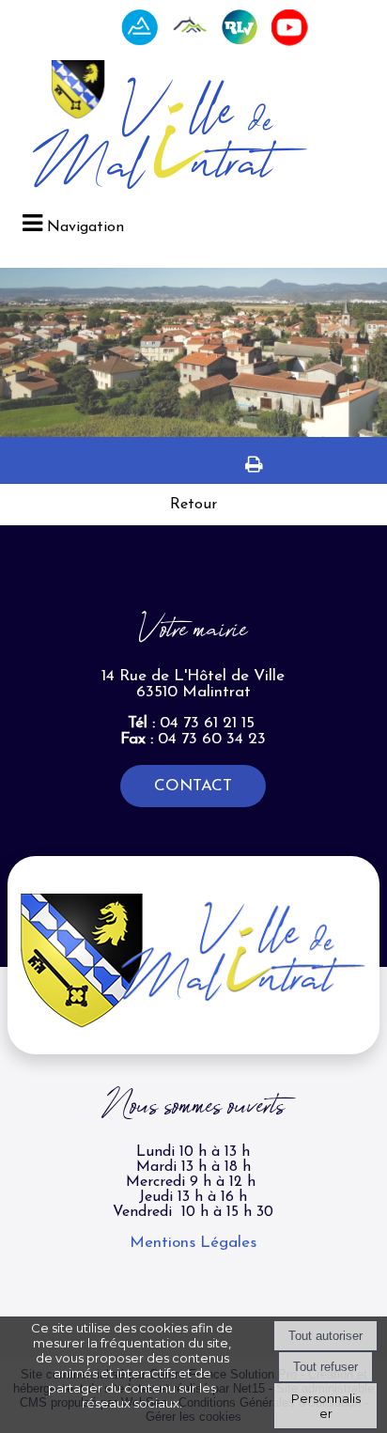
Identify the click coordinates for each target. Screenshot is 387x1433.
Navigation (85, 227)
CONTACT (193, 786)
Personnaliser (326, 1406)
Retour (193, 504)
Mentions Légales (193, 1243)
